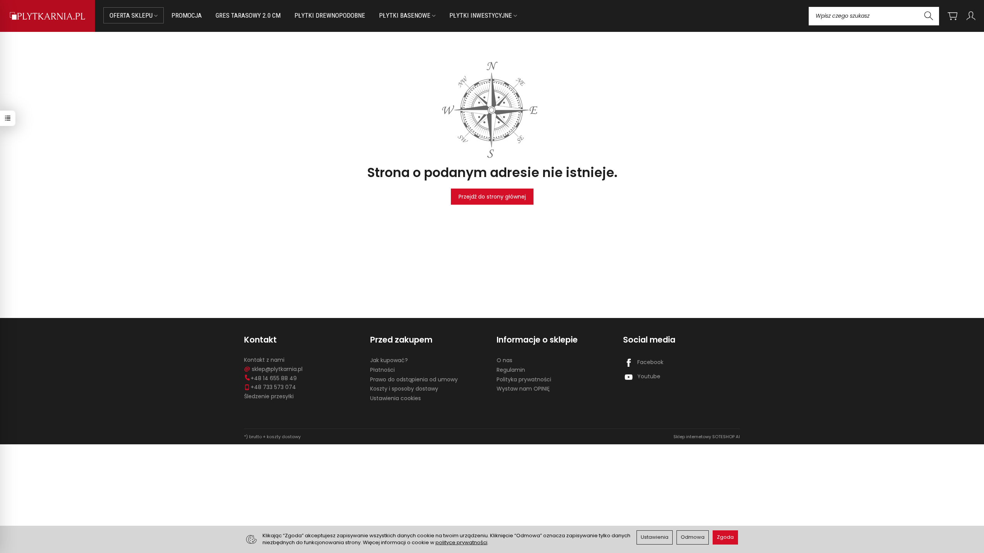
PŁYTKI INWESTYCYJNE (481, 15)
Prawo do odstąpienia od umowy (414, 379)
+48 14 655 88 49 (274, 378)
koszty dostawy (284, 437)
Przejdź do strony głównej (492, 196)
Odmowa (693, 537)
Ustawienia (654, 537)
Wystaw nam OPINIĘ (523, 388)
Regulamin (511, 370)
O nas (504, 360)
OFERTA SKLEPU (132, 15)
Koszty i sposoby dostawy (404, 388)
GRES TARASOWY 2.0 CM (248, 15)
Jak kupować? (389, 360)
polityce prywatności (461, 542)
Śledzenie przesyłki (269, 396)
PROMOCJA (186, 15)
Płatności (382, 370)
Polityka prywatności (524, 379)
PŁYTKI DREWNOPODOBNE (329, 15)
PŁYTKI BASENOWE (405, 15)
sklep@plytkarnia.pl (277, 369)
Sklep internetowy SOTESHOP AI (706, 437)
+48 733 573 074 (273, 387)
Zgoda (725, 537)
